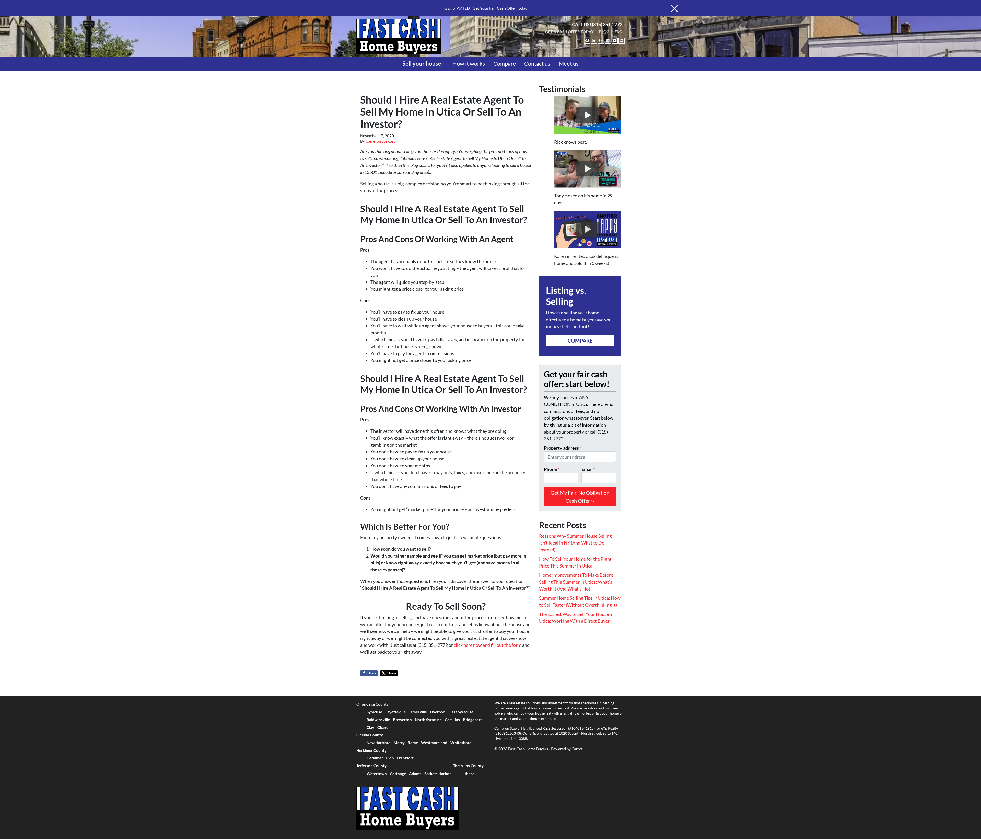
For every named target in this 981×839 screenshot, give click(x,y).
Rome (413, 742)
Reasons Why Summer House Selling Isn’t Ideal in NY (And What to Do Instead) (575, 542)
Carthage (398, 773)
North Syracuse (428, 719)
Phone (551, 469)
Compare (504, 63)
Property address (562, 448)
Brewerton (402, 719)
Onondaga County (372, 704)
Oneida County (369, 735)
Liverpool (438, 712)
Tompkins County (468, 765)
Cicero (383, 727)
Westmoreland (434, 742)
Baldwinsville (378, 719)
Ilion (390, 758)
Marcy (399, 742)
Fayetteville (395, 712)
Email (588, 469)
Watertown (377, 773)
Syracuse (374, 712)
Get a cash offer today (569, 31)
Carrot (577, 748)
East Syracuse (461, 712)
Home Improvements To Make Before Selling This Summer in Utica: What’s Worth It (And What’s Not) (576, 582)
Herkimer (375, 758)
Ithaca (468, 773)
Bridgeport (472, 719)
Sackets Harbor (437, 773)
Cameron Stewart (380, 141)
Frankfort (405, 758)
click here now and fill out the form (487, 645)
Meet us (569, 63)
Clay (370, 727)
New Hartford (379, 742)
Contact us (537, 63)
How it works (468, 63)
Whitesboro (461, 742)
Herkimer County (371, 750)
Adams (415, 773)
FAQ (618, 31)
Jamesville (418, 712)
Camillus (452, 719)
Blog (604, 31)
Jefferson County (371, 765)
